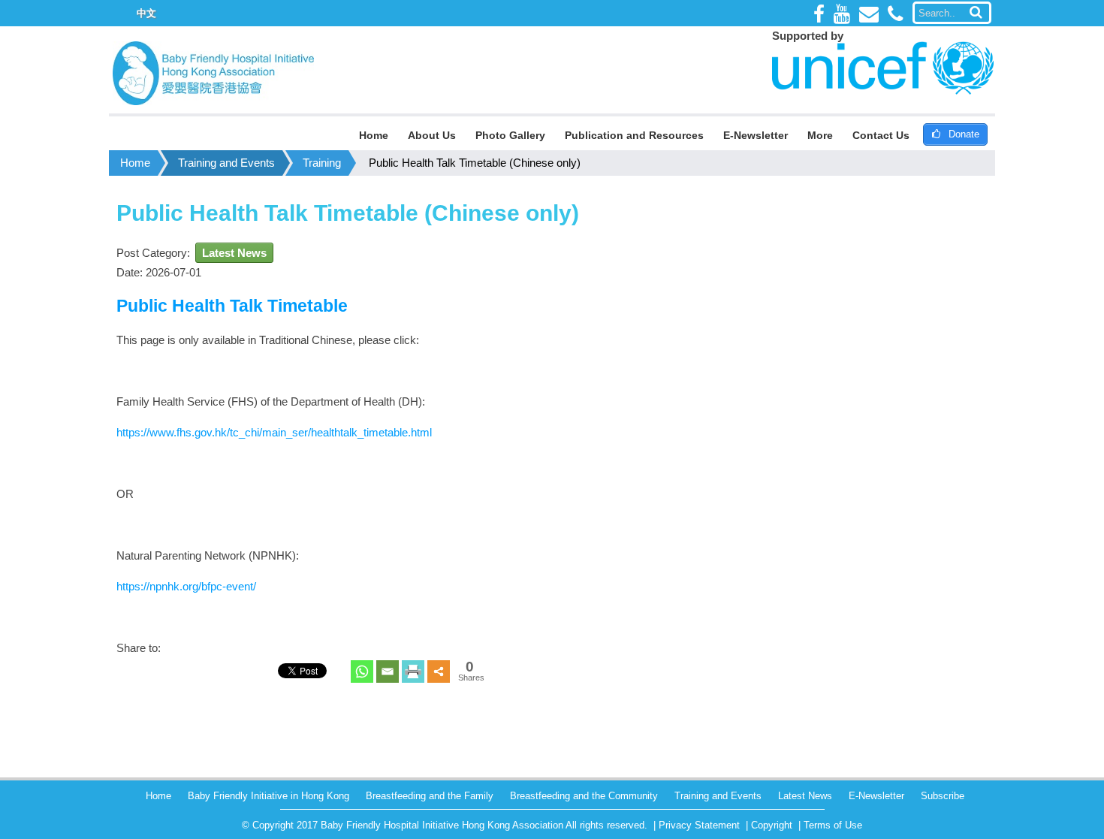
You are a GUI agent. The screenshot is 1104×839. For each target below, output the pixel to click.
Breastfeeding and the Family (429, 795)
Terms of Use (833, 825)
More (820, 135)
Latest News (234, 252)
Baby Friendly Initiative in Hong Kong (268, 795)
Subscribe (942, 795)
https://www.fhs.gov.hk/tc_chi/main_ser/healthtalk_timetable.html (274, 432)
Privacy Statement (699, 825)
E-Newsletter (755, 135)
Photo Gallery (510, 135)
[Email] (387, 671)
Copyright (771, 825)
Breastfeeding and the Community (584, 795)
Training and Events (226, 162)
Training (322, 162)
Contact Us (880, 135)
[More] (438, 671)
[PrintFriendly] (413, 671)
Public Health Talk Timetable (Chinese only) (475, 162)
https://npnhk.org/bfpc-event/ (186, 586)
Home (373, 135)
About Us (432, 135)
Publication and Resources (634, 135)
